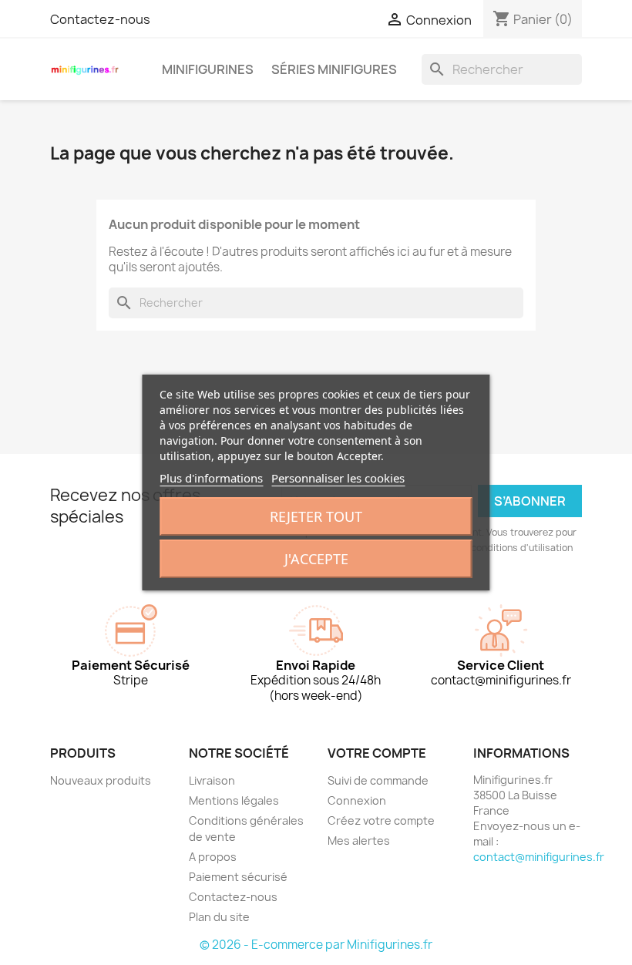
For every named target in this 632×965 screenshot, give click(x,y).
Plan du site (219, 917)
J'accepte (316, 559)
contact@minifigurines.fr (538, 856)
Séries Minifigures (334, 69)
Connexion (357, 800)
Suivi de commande (378, 780)
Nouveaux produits (100, 780)
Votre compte (377, 753)
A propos (213, 856)
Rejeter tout (316, 516)
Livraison (212, 780)
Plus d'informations (211, 478)
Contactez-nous (100, 19)
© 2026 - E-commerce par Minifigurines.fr (316, 944)
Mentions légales (234, 800)
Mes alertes (359, 840)
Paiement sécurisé (238, 876)
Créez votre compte (381, 820)
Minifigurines (208, 69)
